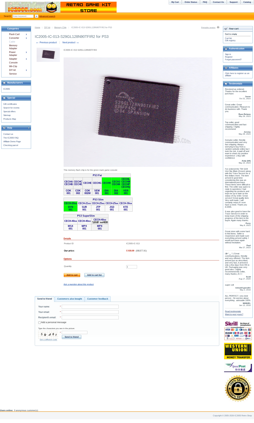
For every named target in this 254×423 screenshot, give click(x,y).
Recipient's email (47, 317)
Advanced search (47, 16)
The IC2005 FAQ (11, 138)
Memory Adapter (13, 47)
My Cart (175, 2)
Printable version (208, 27)
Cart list (228, 38)
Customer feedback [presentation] (97, 299)
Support (234, 2)
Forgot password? (233, 59)
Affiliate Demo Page (12, 141)
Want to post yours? (234, 314)
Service (13, 74)
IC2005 (6, 89)
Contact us (8, 134)
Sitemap (7, 115)
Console (13, 62)
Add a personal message (53, 322)
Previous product (46, 42)
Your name (43, 306)
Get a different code (48, 340)
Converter (14, 38)
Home (37, 27)
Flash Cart (14, 34)
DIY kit (47, 27)
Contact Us (218, 2)
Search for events (11, 108)
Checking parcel (10, 145)
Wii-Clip (13, 66)
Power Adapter (13, 53)
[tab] (44, 299)
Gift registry (230, 40)
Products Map (9, 119)
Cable (12, 41)
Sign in (228, 54)
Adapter (13, 59)
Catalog (247, 2)
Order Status (191, 2)
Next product (70, 42)
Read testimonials (233, 311)
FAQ (205, 2)
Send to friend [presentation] (44, 299)
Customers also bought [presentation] (69, 299)
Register (229, 57)
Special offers (9, 111)
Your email (43, 312)
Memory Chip (60, 27)
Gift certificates (10, 104)
